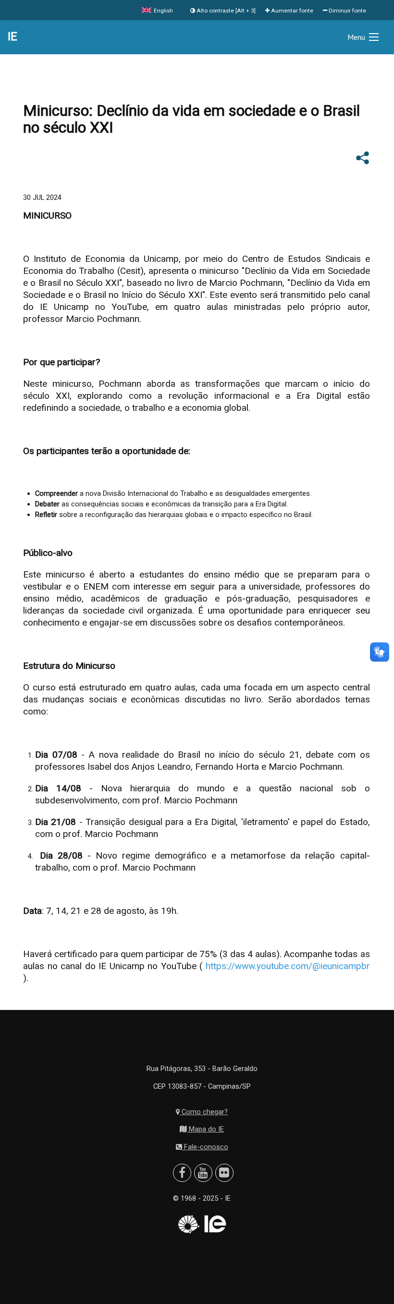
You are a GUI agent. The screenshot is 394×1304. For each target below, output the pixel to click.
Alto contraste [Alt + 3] (225, 10)
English (162, 10)
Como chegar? (204, 1111)
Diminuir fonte (346, 10)
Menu (356, 37)
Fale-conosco (205, 1147)
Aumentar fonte (291, 10)
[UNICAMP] (188, 1224)
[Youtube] (203, 1173)
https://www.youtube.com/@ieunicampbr (288, 966)
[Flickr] (224, 1173)
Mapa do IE (205, 1129)
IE (12, 36)
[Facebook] (182, 1173)
